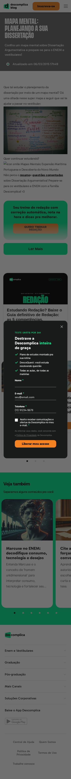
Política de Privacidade (26, 435)
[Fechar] (62, 326)
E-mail (19, 393)
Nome (19, 380)
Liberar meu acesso (35, 444)
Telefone (21, 406)
